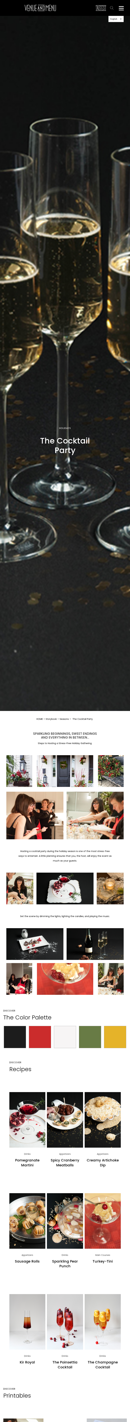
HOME (39, 719)
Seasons (64, 719)
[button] (121, 8)
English (113, 19)
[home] (40, 8)
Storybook (51, 719)
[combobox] (116, 19)
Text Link (112, 8)
